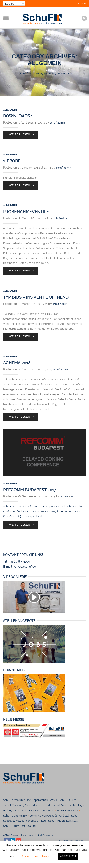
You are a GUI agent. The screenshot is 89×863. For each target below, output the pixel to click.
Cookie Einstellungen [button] (37, 856)
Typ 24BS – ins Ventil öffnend (36, 297)
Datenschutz (50, 835)
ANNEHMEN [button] (68, 856)
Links (38, 835)
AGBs (6, 835)
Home (21, 73)
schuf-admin (57, 122)
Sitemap (15, 835)
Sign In (82, 3)
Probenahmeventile (26, 211)
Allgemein (10, 109)
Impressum (27, 835)
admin (64, 496)
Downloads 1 (18, 115)
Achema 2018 (17, 362)
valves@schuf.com (25, 566)
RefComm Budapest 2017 (29, 489)
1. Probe (11, 160)
